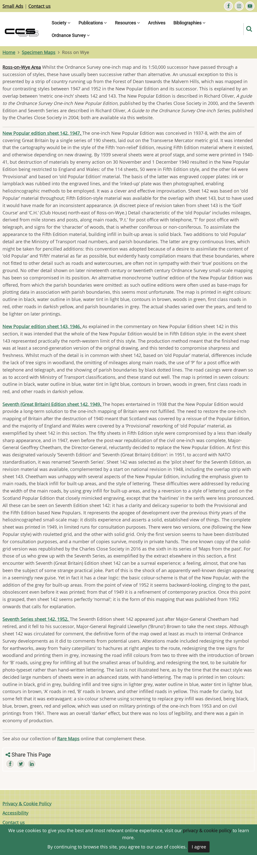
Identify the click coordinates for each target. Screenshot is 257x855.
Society (60, 22)
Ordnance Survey (69, 35)
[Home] (25, 29)
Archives (156, 22)
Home (9, 52)
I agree (199, 847)
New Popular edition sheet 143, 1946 (42, 326)
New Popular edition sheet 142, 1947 (42, 133)
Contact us (39, 6)
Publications (91, 22)
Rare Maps (68, 739)
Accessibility (15, 813)
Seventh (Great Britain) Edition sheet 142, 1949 (52, 404)
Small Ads (13, 6)
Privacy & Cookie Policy (27, 804)
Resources (126, 22)
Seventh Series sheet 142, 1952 (36, 619)
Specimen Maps (38, 52)
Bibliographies (188, 22)
